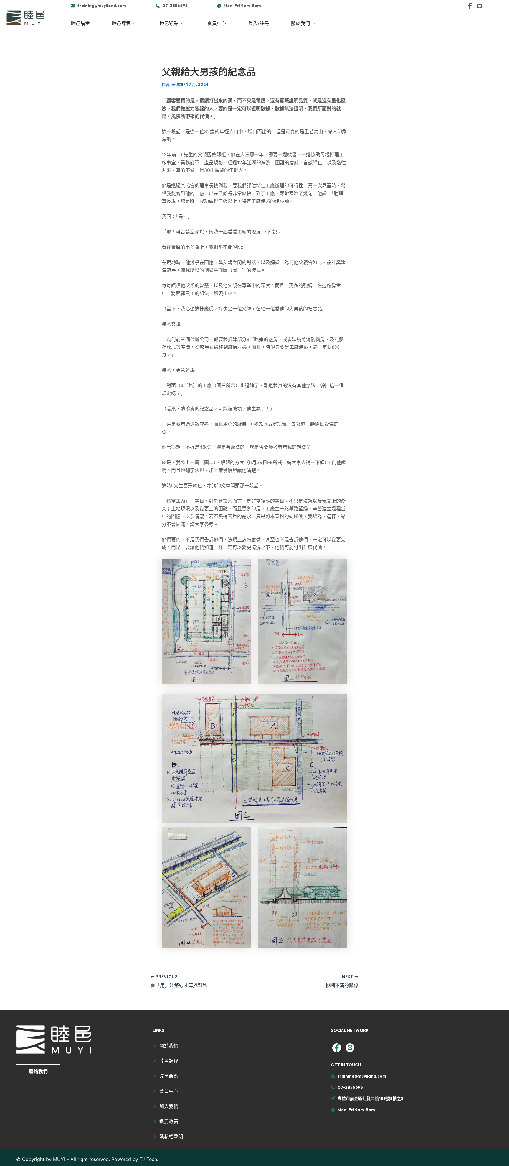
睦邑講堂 (80, 23)
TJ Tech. (149, 1159)
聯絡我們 (38, 1071)
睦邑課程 (121, 23)
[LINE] (479, 5)
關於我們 (300, 23)
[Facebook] (470, 5)
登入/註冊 (258, 23)
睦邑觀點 (169, 23)
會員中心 (216, 23)
